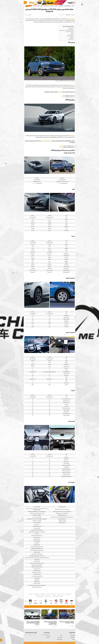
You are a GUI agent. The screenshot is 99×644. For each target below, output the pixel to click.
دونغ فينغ (48, 594)
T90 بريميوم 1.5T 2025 (62, 179)
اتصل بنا (47, 637)
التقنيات (71, 37)
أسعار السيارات (72, 637)
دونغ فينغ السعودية (36, 594)
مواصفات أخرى (70, 39)
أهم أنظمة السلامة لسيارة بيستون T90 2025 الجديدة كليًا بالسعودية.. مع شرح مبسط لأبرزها (33, 623)
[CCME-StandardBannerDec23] (48, 2)
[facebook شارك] (27, 14)
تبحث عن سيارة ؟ (29, 6)
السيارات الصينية (68, 594)
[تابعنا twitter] (32, 635)
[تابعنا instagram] (34, 635)
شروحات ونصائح (46, 5)
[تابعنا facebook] (36, 635)
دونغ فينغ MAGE (70, 29)
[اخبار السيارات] (70, 2)
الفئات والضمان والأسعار (69, 31)
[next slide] (26, 601)
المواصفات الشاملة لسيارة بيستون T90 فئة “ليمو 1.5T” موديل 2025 (67, 622)
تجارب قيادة (52, 5)
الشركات (56, 5)
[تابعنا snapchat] (28, 635)
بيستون (63, 594)
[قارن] (1, 640)
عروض (42, 5)
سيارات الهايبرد (60, 5)
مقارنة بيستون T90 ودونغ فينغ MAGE (58, 596)
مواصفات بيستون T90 (48, 596)
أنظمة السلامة (70, 38)
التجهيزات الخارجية (69, 35)
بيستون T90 (71, 28)
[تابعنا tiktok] (26, 635)
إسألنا (47, 636)
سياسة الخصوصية (45, 634)
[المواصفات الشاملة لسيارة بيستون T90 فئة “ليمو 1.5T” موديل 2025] (66, 614)
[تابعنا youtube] (30, 635)
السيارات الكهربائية (67, 5)
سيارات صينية (30, 594)
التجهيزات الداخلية (69, 36)
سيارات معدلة (60, 637)
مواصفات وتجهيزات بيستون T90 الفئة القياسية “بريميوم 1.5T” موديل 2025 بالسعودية (50, 623)
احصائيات (34, 5)
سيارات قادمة (72, 635)
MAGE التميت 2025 (37, 179)
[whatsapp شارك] (24, 14)
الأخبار (73, 5)
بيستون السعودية (53, 594)
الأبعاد (71, 32)
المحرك (71, 33)
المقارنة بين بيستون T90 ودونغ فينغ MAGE (66, 30)
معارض (38, 5)
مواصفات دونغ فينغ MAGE (39, 596)
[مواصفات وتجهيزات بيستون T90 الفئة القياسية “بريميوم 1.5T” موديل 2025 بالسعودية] (49, 614)
